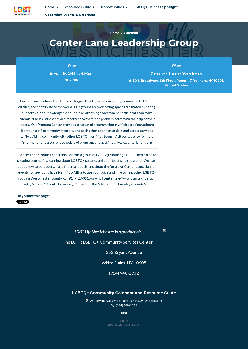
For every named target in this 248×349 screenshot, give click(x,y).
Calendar (131, 33)
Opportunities (113, 7)
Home (50, 7)
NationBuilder (132, 324)
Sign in (124, 320)
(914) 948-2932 (126, 305)
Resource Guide (78, 7)
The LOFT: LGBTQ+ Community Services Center (108, 242)
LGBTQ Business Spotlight (155, 7)
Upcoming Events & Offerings (70, 15)
